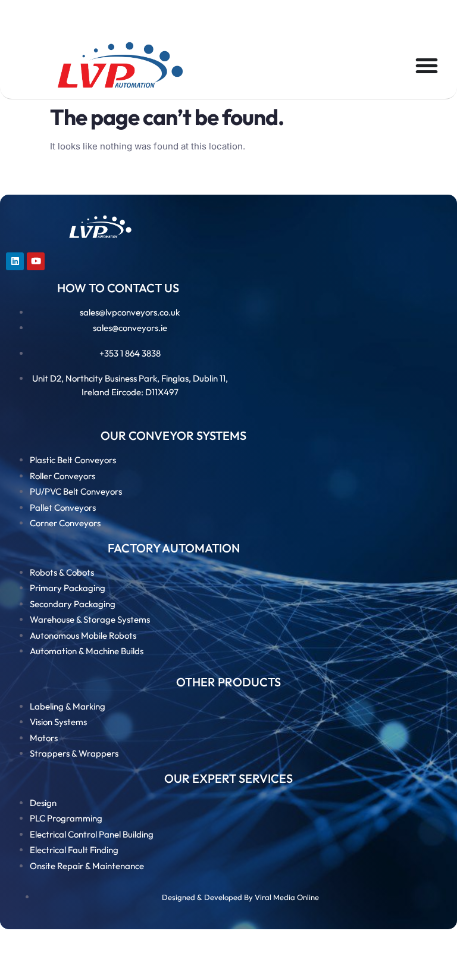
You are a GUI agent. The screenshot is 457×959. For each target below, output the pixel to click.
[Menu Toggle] (427, 65)
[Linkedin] (15, 261)
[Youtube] (36, 261)
